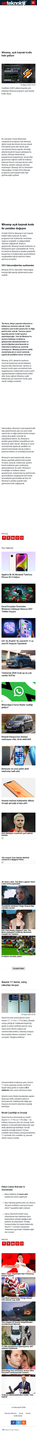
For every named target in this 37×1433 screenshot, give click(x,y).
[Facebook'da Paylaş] (4, 538)
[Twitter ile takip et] (18, 1422)
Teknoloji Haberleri (10, 1413)
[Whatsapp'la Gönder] (17, 538)
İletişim (28, 1413)
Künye (21, 1413)
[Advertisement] (18, 27)
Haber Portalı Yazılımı (12, 1430)
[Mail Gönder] (22, 538)
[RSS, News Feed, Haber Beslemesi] (23, 1422)
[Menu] (33, 3)
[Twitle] (8, 538)
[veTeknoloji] (14, 2)
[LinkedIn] (13, 538)
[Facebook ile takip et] (13, 1422)
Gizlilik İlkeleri (18, 1416)
